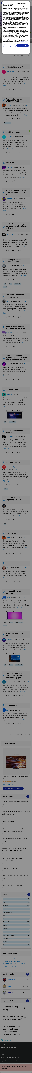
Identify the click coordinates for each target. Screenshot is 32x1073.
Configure (9, 46)
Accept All (22, 46)
